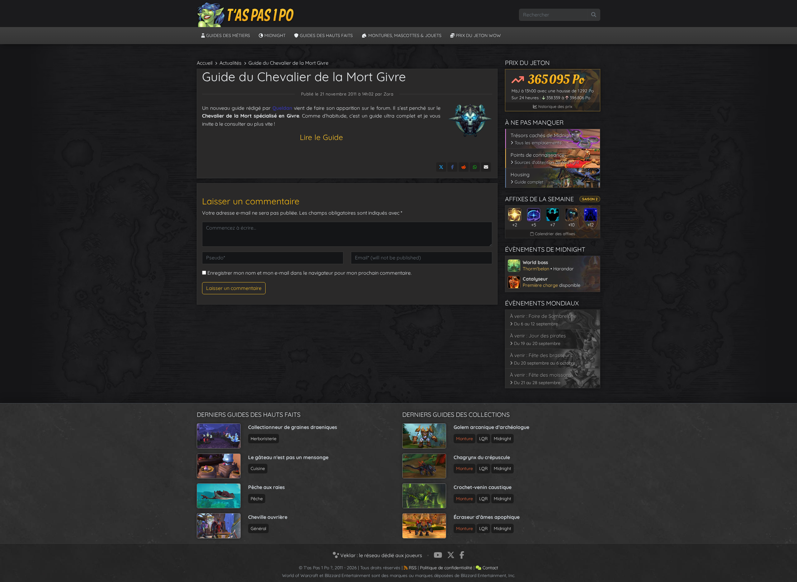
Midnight (274, 35)
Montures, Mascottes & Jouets (404, 35)
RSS (412, 567)
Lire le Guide (321, 137)
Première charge (540, 285)
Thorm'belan (536, 269)
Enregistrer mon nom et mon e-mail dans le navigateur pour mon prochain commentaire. (309, 273)
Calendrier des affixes (554, 233)
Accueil (205, 63)
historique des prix (554, 106)
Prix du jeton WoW (478, 35)
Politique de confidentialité (446, 567)
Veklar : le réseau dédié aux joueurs (380, 555)
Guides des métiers (227, 35)
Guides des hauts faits (326, 35)
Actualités (230, 63)
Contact (489, 567)
